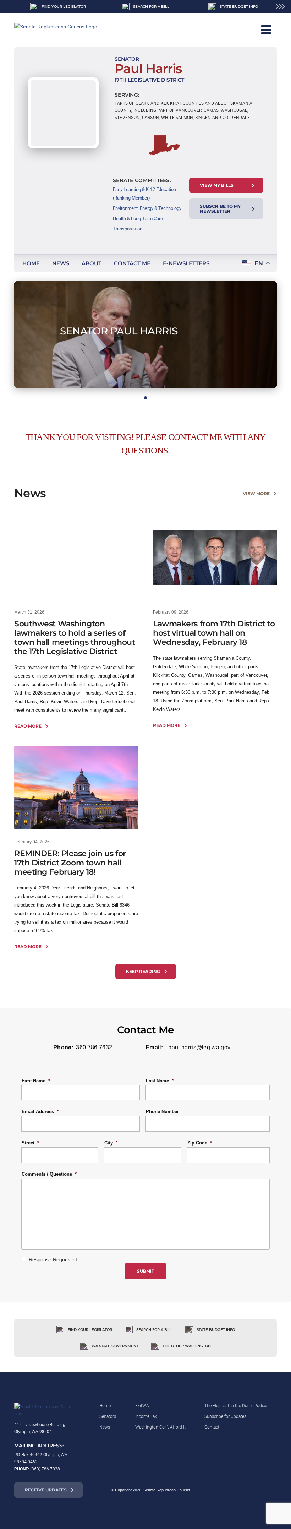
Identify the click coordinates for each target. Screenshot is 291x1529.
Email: (154, 1047)
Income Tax (146, 1416)
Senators (107, 1416)
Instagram (237, 1490)
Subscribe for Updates (225, 1416)
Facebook (223, 1490)
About (91, 263)
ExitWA (142, 1405)
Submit (145, 1271)
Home (31, 263)
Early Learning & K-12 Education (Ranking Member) (144, 193)
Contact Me (132, 263)
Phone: (63, 1047)
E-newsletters (186, 263)
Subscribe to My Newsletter (220, 208)
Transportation (127, 228)
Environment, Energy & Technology (147, 208)
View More (256, 493)
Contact (211, 1427)
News (60, 263)
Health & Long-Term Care (138, 218)
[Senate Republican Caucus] (64, 30)
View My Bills (217, 185)
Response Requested (53, 1259)
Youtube (266, 1490)
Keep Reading (143, 971)
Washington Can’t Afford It (160, 1427)
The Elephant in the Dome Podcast (237, 1405)
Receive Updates (46, 1489)
